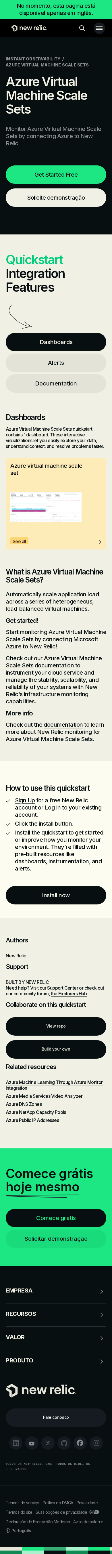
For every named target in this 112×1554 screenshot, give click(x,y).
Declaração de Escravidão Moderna (38, 1521)
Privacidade (87, 1502)
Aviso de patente (88, 1521)
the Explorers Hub (69, 993)
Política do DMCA (58, 1502)
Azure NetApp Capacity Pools (36, 1112)
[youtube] (32, 1443)
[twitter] (48, 1443)
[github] (64, 1443)
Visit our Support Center (54, 988)
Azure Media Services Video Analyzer (44, 1096)
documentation (63, 724)
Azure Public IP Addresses (32, 1120)
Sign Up (25, 800)
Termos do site (19, 1512)
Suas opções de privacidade (61, 1512)
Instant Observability (33, 59)
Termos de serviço (22, 1502)
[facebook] (80, 1443)
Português (21, 1530)
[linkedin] (16, 1443)
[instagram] (96, 1443)
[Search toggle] (82, 28)
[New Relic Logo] (28, 28)
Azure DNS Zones (24, 1104)
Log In (53, 807)
